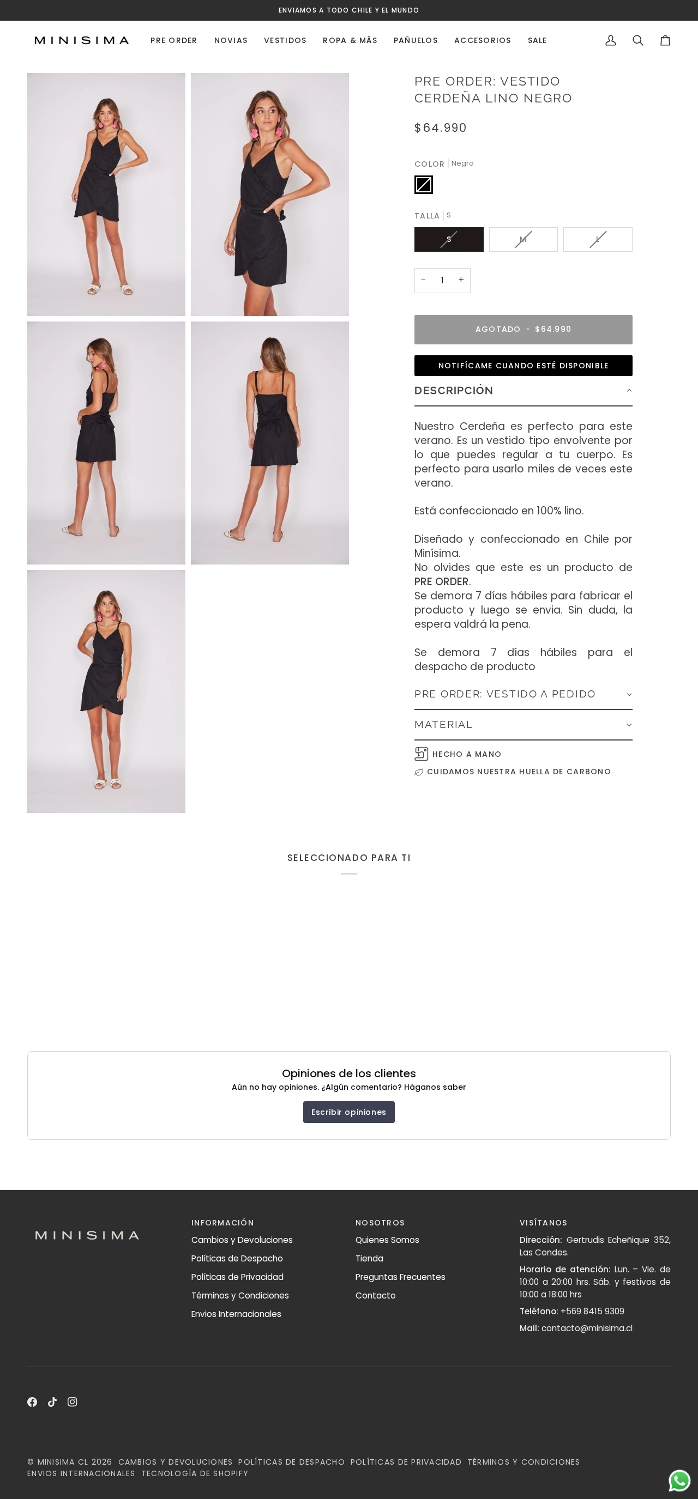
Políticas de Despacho (237, 1258)
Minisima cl (63, 1461)
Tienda (369, 1258)
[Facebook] (32, 1402)
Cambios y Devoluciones (242, 1240)
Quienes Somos (387, 1240)
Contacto (376, 1295)
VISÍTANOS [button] (543, 1222)
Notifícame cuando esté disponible (523, 365)
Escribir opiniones (349, 1112)
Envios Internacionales (236, 1314)
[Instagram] (72, 1402)
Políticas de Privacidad (237, 1277)
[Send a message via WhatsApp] (680, 1481)
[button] (174, 40)
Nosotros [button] (380, 1222)
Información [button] (222, 1222)
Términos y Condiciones (240, 1295)
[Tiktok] (52, 1402)
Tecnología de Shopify (195, 1473)
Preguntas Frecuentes (401, 1277)
